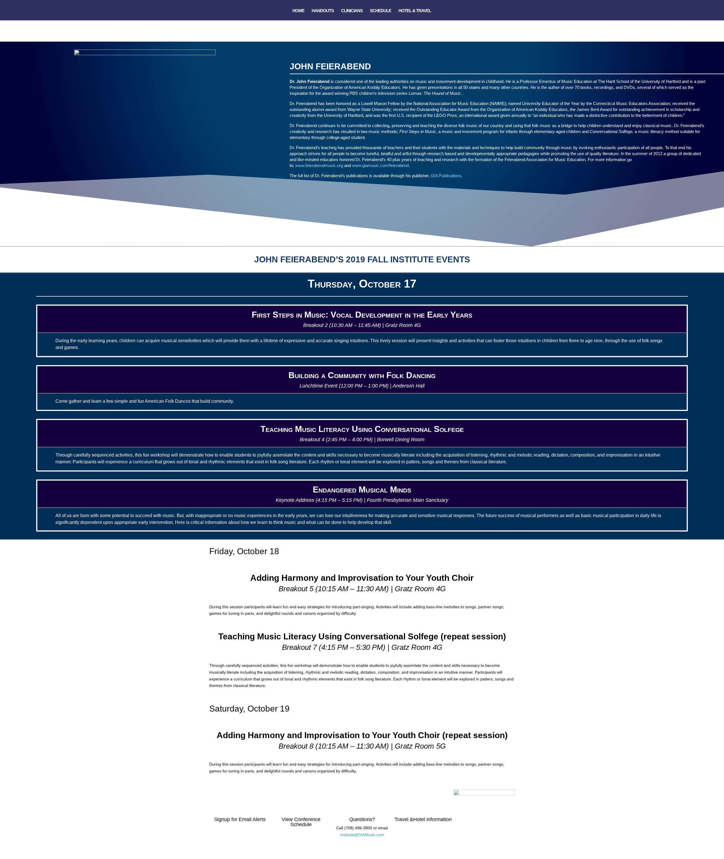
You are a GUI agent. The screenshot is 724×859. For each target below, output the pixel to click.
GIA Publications (446, 175)
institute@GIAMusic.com (362, 834)
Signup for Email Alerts (240, 819)
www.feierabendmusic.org (319, 165)
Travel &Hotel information (423, 819)
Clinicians (352, 11)
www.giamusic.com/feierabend (380, 165)
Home (298, 11)
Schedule (380, 11)
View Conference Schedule (301, 822)
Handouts (323, 11)
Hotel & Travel (414, 11)
